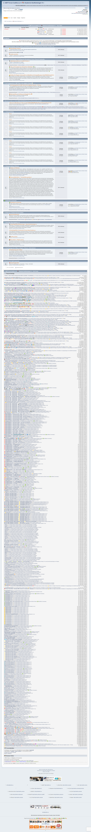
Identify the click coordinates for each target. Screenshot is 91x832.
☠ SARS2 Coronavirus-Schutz (9, 716)
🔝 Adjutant (6, 490)
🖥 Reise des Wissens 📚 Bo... (73, 115)
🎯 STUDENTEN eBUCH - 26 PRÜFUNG (11, 446)
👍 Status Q (6, 467)
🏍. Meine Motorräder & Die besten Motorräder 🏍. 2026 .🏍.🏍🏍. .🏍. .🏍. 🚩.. (17, 358)
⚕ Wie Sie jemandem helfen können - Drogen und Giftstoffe (14, 401)
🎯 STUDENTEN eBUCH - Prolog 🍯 (10, 505)
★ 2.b (10, 146)
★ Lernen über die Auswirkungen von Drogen (75, 106)
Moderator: (11, 63)
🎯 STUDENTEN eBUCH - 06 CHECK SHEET (11, 479)
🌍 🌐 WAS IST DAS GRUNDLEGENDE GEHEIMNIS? (13, 639)
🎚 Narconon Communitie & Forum (22, 106)
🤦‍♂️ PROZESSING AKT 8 (8, 597)
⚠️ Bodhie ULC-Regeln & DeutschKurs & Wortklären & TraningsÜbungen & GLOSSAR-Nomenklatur (31, 75)
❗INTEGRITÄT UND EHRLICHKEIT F (10, 493)
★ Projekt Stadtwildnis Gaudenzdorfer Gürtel (12, 567)
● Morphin (6, 548)
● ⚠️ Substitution (7, 512)
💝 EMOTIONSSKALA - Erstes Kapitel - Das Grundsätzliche (14, 442)
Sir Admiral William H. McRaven (9, 711)
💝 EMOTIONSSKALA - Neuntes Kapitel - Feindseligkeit (14, 431)
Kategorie (6, 673)
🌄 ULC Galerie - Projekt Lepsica (16, 239)
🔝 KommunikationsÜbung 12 (9, 664)
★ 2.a (10, 140)
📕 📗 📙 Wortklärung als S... (73, 171)
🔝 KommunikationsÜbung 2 (9, 689)
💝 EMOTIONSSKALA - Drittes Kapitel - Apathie (12, 440)
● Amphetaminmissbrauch (9, 581)
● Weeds (5, 553)
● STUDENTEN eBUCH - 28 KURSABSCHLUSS (12, 444)
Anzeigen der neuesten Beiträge (10, 752)
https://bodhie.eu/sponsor (58, 794)
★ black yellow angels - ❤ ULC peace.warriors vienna (13, 601)
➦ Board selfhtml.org (20, 209)
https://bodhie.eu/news (20, 791)
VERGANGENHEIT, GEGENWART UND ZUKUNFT (12, 632)
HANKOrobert (31, 760)
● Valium (5, 526)
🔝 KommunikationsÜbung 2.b (9, 684)
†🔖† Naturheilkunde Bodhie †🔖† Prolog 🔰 (12, 732)
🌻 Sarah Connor (7, 485)
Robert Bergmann (12, 760)
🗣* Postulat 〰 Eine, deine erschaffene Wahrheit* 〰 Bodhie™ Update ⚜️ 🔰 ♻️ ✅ (18, 387)
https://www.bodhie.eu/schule (15, 49)
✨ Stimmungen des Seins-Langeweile (11, 646)
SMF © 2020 (45, 769)
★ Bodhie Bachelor (7, 761)
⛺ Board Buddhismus (14, 214)
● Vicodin (6, 525)
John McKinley (6, 760)
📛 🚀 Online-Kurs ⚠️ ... (42, 31)
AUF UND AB (6, 385)
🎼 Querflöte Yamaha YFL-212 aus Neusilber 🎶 (12, 330)
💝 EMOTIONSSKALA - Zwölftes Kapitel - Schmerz (13, 428)
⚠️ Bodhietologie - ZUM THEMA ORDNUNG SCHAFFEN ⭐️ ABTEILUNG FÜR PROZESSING (20, 396)
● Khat (5, 556)
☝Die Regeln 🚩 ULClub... (43, 29)
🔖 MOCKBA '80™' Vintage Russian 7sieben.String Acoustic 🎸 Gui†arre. (17, 315)
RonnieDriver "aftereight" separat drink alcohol (12, 593)
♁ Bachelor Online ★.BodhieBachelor (10, 361)
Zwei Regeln (6, 642)
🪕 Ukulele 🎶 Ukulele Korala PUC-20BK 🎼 (11, 329)
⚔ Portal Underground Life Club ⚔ (54, 92)
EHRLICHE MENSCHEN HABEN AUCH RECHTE (12, 705)
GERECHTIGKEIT (7, 628)
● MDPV (5, 552)
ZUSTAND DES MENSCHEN (9, 710)
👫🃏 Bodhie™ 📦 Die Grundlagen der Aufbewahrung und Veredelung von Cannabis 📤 (19, 333)
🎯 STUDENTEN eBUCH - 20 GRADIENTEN (11, 454)
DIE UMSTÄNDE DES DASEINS (9, 638)
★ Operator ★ (35, 761)
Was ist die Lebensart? (8, 627)
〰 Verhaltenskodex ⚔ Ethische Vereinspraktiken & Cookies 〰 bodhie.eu (17, 350)
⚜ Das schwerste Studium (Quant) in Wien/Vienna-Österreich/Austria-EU (17, 355)
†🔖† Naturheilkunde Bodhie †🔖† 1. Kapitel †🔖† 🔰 (13, 731)
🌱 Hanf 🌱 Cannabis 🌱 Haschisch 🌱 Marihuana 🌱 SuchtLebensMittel (17, 561)
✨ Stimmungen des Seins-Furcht (10, 653)
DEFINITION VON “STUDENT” (9, 687)
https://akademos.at (38, 788)
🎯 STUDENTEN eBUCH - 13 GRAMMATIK (11, 464)
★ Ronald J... (6, 29)
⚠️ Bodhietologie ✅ (8, 714)
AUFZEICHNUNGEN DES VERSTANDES (11, 625)
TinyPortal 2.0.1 (39, 770)
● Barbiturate (6, 533)
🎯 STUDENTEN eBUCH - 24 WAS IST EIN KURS (12, 448)
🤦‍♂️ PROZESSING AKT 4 (8, 602)
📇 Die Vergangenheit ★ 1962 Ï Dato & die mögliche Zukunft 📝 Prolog (25, 85)
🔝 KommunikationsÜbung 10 (9, 667)
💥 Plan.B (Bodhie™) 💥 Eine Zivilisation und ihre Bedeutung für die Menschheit (18, 363)
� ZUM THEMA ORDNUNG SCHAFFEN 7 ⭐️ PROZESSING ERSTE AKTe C (17, 518)
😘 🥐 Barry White (7, 471)
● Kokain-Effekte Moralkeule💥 (9, 574)
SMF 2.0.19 (41, 769)
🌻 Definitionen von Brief (8, 453)
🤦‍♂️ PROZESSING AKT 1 (8, 605)
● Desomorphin (7, 571)
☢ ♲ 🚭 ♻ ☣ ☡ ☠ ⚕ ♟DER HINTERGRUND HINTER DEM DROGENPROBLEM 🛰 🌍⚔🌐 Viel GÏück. (21, 316)
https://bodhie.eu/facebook (82, 11)
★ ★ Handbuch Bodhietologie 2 (9, 564)
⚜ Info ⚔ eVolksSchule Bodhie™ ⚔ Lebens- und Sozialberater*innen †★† (17, 294)
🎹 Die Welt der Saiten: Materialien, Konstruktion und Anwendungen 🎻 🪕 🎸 (18, 323)
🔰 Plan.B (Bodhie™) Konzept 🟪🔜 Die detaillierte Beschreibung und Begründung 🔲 (19, 288)
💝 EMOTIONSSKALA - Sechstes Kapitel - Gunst (12, 435)
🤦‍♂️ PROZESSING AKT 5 (8, 600)
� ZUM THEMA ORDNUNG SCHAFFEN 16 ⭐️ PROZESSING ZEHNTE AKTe (17, 506)
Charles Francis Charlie (25, 760)
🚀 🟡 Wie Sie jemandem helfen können (11, 402)
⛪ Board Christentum (21, 219)
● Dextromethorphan (8, 569)
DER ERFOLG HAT (7, 635)
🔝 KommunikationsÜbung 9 (9, 669)
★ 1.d (10, 131)
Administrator (14, 761)
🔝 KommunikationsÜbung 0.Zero (10, 693)
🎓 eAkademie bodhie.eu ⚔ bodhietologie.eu (19, 61)
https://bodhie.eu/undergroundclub (77, 788)
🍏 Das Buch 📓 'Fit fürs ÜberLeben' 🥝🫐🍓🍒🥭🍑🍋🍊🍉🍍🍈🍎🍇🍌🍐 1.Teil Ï (19, 306)
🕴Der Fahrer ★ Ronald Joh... (74, 95)
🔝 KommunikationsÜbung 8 (9, 670)
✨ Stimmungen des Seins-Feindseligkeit (11, 650)
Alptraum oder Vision (8, 725)
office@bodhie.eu (10, 785)
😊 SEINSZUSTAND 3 (8, 610)
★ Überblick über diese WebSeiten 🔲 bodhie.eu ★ (13, 277)
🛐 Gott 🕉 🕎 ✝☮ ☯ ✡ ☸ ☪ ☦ (9, 331)
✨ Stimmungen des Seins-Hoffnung (10, 652)
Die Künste (6, 678)
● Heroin (5, 560)
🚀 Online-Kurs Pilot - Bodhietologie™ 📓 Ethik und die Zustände (15, 404)
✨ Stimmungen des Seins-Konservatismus (12, 645)
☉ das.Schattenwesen (8, 364)
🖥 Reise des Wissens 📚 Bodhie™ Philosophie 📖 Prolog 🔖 (14, 546)
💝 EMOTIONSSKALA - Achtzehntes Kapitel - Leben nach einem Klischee (17, 422)
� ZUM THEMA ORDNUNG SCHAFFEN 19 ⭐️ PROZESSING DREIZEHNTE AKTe (18, 502)
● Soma (5, 532)
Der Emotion (6, 674)
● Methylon (6, 549)
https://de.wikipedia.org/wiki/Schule (30, 49)
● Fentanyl (6, 563)
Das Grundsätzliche (7, 694)
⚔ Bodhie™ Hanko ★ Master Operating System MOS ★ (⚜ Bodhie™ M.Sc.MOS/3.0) (18, 275)
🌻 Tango (6, 492)
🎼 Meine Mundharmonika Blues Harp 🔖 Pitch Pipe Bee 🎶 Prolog (16, 343)
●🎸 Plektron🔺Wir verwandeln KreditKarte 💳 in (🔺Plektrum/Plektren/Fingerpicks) (19, 324)
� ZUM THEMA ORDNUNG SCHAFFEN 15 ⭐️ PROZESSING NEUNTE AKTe (17, 507)
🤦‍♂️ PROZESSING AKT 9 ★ (9, 596)
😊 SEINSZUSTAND (7, 613)
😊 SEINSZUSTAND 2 (8, 611)
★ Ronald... (64, 29)
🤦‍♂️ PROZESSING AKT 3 (8, 603)
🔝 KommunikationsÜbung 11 (9, 666)
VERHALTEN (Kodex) (8, 665)
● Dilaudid (6, 568)
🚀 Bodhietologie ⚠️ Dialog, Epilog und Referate (12, 389)
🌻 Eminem (6, 486)
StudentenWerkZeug (7, 685)
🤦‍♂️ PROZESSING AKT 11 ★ (9, 594)
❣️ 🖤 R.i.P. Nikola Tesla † (8, 466)
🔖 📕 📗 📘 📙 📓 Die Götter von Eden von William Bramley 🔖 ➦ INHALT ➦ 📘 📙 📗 (19, 344)
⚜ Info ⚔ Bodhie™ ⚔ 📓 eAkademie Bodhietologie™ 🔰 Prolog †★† (16, 289)
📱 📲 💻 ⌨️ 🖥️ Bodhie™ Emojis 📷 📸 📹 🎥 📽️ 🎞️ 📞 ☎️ (14, 388)
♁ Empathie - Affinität (8, 369)
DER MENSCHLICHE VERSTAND (10, 626)
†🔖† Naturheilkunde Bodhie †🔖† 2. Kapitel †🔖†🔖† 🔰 (14, 730)
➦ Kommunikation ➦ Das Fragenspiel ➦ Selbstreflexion (14, 357)
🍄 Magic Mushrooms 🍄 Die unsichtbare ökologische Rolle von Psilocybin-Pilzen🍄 (19, 278)
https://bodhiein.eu (12, 72)
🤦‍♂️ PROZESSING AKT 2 (8, 604)
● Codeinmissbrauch (8, 572)
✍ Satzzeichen (7, 365)
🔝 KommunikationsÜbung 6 (9, 672)
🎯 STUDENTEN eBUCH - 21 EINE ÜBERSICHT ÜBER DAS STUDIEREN (16, 452)
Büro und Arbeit (7, 680)
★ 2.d (10, 158)
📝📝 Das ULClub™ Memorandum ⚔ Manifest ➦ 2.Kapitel (14, 283)
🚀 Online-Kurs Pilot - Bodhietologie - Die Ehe (12, 399)
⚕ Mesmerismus (7, 353)
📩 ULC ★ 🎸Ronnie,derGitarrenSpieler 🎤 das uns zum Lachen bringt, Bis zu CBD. (19, 724)
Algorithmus (6, 668)
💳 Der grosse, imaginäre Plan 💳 (10, 374)
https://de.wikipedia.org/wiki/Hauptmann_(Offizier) (18, 255)
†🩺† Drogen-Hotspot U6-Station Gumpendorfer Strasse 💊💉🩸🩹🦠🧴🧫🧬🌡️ (18, 280)
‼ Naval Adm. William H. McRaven (10, 723)
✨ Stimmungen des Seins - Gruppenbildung (12, 641)
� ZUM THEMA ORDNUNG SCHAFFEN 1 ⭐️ (12, 544)
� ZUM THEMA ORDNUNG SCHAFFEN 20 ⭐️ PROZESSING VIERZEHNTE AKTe (18, 501)
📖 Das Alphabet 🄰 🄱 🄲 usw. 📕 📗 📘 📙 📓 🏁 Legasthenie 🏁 (16, 438)
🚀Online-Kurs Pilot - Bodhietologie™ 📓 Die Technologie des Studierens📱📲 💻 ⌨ (19, 411)
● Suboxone (6, 530)
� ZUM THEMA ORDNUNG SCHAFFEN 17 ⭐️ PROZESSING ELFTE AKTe (17, 504)
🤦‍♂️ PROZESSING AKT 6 (8, 599)
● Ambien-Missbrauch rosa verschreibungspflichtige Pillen (14, 582)
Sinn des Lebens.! (7, 688)
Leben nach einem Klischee (9, 682)
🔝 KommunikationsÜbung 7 (9, 671)
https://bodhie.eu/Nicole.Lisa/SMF (38, 794)
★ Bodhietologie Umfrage (8, 690)
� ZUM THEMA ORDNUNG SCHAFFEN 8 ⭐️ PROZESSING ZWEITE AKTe (17, 517)
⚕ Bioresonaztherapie (8, 370)
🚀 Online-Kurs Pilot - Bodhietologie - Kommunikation (13, 392)
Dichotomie (6, 373)
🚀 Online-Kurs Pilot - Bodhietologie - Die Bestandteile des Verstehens (16, 410)
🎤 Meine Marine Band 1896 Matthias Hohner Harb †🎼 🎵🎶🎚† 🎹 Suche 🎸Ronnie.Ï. (19, 322)
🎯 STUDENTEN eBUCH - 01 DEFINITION (11, 489)
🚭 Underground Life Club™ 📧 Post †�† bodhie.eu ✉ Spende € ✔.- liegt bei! (17, 320)
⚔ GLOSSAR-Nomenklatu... (43, 34)
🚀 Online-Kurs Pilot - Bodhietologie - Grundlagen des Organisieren (16, 395)
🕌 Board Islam (34, 219)
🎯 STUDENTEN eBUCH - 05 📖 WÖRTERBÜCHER (13, 481)
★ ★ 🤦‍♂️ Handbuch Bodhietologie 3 (10, 562)
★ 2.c (10, 152)
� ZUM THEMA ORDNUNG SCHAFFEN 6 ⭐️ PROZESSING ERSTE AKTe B (17, 519)
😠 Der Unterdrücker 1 (8, 623)
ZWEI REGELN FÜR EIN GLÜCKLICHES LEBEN (12, 717)
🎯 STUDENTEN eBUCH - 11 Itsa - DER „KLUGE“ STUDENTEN (15, 469)
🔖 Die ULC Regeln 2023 (8, 352)
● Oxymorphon (7, 541)
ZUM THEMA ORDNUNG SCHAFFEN (10, 636)
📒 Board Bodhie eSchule (15, 48)
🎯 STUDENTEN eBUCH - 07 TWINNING (11, 478)
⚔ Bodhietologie (16, 62)
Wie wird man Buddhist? (8, 634)
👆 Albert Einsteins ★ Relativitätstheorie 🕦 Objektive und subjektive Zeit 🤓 (17, 308)
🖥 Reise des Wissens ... (42, 30)
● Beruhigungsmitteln (8, 527)
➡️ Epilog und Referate (14, 167)
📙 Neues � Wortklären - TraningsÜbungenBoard (20, 177)
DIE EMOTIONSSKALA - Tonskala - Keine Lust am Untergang (15, 383)
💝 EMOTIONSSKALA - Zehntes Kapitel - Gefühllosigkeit (14, 430)
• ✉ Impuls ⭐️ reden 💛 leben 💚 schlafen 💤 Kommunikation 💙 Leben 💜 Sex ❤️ (18, 291)
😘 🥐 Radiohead (7, 470)
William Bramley (17, 760)
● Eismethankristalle (7, 558)
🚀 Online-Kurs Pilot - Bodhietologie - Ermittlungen (13, 397)
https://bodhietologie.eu (58, 788)
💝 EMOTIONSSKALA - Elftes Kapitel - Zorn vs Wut (13, 429)
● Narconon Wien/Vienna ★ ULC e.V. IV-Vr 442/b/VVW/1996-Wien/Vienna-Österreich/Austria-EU (30, 102)
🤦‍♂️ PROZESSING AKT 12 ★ (9, 592)
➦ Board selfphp (27, 209)
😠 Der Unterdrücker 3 (8, 621)
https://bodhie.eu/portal (67, 785)
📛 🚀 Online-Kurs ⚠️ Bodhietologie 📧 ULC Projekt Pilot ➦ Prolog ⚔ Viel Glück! (18, 412)
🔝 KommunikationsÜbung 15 (9, 661)
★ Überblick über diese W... (73, 87)
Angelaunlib (31, 750)
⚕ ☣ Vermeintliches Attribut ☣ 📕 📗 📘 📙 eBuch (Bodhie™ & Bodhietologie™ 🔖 (18, 727)
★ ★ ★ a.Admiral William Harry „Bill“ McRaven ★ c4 (13, 566)
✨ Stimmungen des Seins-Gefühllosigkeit (11, 649)
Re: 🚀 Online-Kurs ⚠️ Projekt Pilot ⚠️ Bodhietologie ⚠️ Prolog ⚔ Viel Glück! (18, 362)
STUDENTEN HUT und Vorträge (9, 382)
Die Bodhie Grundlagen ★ (9, 713)
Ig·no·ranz (6, 648)
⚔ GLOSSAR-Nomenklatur (9, 587)
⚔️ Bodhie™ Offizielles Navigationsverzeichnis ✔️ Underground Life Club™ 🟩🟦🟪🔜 (19, 285)
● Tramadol (6, 528)
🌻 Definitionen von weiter (9, 462)
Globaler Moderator (23, 761)
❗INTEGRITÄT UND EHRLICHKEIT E (10, 494)
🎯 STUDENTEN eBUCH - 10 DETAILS (10, 472)
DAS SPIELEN (6, 630)
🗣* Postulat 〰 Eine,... (42, 33)
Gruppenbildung (7, 679)
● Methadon (6, 550)
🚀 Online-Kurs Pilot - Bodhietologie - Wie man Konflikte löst (15, 406)
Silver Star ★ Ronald (7, 511)
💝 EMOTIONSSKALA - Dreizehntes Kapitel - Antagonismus (14, 427)
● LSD (5, 554)
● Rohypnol (6, 534)
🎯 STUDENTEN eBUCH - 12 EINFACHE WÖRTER (12, 465)
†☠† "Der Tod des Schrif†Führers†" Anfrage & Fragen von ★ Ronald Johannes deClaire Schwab (33, 92)
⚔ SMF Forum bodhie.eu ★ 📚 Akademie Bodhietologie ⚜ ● (23, 3)
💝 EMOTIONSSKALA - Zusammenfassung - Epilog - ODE (14, 414)
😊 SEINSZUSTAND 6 (8, 607)
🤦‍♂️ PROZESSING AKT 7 (8, 598)
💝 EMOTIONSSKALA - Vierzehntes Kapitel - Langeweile (14, 426)
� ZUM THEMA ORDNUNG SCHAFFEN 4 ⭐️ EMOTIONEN (14, 522)
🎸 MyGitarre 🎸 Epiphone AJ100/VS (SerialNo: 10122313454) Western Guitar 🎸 (18, 304)
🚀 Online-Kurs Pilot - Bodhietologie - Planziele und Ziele (14, 393)
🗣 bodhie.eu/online (13, 54)
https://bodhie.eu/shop (59, 797)
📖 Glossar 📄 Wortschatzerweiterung (11, 351)
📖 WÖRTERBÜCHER (8, 686)
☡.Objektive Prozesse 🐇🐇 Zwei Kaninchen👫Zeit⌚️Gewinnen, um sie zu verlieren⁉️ (19, 354)
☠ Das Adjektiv (7, 366)
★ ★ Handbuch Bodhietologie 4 (9, 547)
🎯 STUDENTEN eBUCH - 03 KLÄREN (10, 483)
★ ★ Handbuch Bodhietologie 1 (9, 570)
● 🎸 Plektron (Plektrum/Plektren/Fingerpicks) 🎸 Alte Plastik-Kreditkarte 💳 (17, 310)
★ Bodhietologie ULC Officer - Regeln (11, 473)
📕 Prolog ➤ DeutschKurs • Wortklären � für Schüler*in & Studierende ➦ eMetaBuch (19, 588)
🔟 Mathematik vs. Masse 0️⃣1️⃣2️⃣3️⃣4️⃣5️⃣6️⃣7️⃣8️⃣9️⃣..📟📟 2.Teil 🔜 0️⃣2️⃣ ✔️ (17, 302)
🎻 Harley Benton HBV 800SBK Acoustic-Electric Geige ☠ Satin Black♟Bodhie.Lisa (18, 305)
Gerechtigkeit (6, 719)
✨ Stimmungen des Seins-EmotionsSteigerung (12, 640)
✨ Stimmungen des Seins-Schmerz (10, 647)
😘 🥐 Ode (6, 468)
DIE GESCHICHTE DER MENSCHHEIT (10, 384)
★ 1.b (10, 119)
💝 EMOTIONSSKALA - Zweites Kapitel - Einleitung (13, 441)
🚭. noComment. (7, 359)
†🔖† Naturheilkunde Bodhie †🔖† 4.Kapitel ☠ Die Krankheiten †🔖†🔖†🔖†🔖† (18, 722)
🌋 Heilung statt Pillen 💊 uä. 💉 (10, 349)
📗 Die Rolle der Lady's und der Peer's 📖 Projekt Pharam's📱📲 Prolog (16, 325)
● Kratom (6, 555)
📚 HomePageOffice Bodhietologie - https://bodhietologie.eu (23, 224)
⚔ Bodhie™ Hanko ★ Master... (74, 77)
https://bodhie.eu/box (83, 785)
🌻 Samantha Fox (7, 484)
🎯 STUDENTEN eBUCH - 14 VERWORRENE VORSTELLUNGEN (15, 463)
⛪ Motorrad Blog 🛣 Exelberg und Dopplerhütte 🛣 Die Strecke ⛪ (28, 98)
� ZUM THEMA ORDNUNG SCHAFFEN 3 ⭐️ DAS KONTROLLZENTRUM (16, 523)
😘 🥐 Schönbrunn (7, 477)
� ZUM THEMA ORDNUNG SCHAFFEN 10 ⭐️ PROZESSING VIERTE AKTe (17, 515)
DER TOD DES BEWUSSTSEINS (9, 637)
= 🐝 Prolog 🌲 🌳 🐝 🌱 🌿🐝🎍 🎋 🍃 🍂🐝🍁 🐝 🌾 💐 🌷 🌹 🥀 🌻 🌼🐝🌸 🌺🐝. (19, 303)
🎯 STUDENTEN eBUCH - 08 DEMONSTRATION (12, 475)
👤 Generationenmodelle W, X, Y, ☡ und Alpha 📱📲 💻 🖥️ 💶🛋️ (15, 284)
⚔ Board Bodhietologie (48, 219)
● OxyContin (6, 542)
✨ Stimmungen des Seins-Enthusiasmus (11, 643)
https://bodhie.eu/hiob (78, 797)
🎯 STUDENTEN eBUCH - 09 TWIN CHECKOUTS (12, 474)
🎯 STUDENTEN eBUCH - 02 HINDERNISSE (11, 487)
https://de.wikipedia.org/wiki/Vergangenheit (17, 89)
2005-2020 (44, 770)
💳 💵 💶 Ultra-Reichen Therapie (10, 345)
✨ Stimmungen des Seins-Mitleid (10, 654)
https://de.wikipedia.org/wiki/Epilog (23, 172)
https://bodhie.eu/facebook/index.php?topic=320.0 (80, 13)
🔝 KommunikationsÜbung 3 (9, 683)
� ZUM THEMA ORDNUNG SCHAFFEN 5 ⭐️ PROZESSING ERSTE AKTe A (17, 520)
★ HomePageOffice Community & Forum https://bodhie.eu (22, 230)
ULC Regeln (21, 62)
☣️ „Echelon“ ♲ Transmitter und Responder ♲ (12, 372)
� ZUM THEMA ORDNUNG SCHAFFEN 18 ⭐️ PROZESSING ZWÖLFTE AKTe (17, 503)
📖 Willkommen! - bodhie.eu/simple (10, 591)
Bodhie (11, 62)
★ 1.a (10, 113)
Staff (32, 761)
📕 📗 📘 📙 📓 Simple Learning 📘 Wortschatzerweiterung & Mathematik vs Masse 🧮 (19, 347)
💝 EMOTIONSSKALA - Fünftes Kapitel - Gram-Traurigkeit (14, 436)
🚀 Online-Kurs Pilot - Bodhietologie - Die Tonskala (13, 408)
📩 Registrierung (7, 390)
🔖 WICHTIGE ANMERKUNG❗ (9, 712)
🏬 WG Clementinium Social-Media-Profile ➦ (12, 327)
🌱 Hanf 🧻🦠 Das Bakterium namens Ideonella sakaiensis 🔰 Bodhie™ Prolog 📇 (18, 321)
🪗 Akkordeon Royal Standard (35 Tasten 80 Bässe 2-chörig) (14, 328)
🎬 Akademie (6, 437)
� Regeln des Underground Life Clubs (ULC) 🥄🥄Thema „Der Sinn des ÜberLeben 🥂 (19, 312)
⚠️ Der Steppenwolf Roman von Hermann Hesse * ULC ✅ (14, 508)
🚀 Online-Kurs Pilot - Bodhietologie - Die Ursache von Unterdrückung (16, 407)
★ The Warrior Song (7, 545)
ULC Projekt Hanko (46, 204)
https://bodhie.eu (48, 785)
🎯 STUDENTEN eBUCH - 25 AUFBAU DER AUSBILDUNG (14, 447)
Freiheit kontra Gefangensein (9, 721)
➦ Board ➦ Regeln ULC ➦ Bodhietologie (35, 106)
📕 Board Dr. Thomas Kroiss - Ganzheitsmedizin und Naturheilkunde (53, 106)
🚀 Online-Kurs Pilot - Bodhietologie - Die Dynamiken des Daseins (16, 409)
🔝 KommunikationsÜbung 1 (9, 692)
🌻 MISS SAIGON (7, 480)
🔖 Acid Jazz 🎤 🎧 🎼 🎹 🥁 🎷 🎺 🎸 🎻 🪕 (12, 319)
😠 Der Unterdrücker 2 (8, 622)
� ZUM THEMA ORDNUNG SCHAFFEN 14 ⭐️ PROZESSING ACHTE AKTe (17, 509)
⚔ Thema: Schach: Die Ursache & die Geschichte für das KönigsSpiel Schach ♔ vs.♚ (19, 314)
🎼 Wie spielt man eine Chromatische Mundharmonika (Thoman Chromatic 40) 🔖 (18, 287)
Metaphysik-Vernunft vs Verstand (10, 631)
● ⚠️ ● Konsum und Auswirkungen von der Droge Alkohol (14, 583)
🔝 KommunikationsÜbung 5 (73, 121)
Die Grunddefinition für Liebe (9, 704)
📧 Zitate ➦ (6, 709)
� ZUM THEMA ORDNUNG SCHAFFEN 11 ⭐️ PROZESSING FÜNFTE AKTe (17, 514)
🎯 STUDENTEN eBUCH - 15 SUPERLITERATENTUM (13, 461)
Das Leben (6, 691)
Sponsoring (28, 761)
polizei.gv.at (6, 543)
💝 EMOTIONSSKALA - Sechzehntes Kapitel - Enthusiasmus (14, 424)
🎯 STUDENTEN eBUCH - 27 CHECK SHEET (11, 445)
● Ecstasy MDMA (7, 565)
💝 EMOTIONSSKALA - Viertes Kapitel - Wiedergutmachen (14, 439)
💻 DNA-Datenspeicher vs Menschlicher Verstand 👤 (13, 293)
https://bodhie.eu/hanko (18, 797)
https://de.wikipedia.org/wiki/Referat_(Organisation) (18, 174)
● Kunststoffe (6, 529)
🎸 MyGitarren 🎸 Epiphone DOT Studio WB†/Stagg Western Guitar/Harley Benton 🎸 (19, 346)
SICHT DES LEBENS (7, 386)
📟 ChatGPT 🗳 (20, 52)
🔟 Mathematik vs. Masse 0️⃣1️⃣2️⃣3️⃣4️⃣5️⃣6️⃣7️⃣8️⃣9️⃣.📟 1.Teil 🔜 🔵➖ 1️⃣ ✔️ (17, 434)
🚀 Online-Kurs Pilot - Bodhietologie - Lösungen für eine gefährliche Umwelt (17, 405)
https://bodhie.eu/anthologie (78, 794)
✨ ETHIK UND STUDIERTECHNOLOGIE (11, 450)
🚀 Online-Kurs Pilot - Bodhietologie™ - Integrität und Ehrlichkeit (15, 403)
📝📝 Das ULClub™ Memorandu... (74, 205)
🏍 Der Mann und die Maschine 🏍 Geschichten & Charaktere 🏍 (15, 282)
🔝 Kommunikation (7, 718)
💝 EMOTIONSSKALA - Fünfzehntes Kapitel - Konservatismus (15, 425)
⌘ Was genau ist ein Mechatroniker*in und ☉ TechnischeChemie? (15, 371)
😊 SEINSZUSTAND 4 (8, 609)
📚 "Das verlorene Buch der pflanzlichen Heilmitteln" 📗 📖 (22, 66)
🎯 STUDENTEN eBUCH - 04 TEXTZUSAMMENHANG (13, 482)
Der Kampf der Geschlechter (9, 681)
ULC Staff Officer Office (21, 258)
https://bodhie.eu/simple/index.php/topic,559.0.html (46, 44)
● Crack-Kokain (7, 573)
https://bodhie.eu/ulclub (77, 791)
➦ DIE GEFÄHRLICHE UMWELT (9, 356)
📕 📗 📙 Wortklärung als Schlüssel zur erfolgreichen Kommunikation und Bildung (19, 326)
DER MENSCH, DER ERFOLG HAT (10, 726)
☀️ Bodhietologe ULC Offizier (15, 249)
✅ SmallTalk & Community (15, 202)
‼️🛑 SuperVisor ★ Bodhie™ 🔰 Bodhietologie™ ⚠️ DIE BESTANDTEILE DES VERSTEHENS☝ (21, 728)
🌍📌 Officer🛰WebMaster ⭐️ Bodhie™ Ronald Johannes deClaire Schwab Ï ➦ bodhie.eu (19, 332)
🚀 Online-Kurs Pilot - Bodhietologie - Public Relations (14, 394)
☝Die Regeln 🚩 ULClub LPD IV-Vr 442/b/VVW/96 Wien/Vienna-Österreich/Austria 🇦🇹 (19, 585)
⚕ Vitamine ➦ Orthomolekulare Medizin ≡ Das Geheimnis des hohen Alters (17, 360)
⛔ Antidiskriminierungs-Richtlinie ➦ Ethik (11, 708)
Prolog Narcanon (7, 584)
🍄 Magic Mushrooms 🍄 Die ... (74, 103)
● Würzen (6, 531)
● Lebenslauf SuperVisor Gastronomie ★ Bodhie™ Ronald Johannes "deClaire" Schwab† (20, 744)
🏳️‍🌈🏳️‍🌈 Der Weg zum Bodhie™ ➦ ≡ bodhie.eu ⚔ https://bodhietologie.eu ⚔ (17, 734)
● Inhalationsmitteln (7, 557)
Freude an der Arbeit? (8, 644)
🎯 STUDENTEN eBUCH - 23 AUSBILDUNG (11, 449)
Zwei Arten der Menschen (8, 720)
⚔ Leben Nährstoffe (7, 367)
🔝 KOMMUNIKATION (8, 624)
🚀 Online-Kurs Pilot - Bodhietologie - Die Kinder (12, 398)
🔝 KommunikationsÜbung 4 (9, 676)
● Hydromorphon (7, 559)
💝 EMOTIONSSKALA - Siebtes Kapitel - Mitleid (12, 433)
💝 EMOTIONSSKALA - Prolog (9, 443)
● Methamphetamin (7, 551)
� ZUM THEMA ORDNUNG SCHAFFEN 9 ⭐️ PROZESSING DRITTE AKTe (17, 516)
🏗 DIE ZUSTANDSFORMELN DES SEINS (11, 342)
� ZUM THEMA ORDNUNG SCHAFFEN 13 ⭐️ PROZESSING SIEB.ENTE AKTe (17, 510)
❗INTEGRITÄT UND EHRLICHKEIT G (10, 491)
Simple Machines (50, 769)
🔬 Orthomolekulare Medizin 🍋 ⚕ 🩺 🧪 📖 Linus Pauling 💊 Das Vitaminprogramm (19, 368)
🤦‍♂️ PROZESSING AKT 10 (8, 595)
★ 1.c (10, 125)
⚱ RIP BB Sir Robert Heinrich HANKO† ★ (11, 606)
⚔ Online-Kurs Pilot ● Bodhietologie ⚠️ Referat (12, 391)
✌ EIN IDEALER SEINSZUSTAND (10, 706)
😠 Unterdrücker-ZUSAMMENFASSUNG (11, 614)
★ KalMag (66, 106)
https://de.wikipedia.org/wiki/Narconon (41, 103)
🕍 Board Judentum (41, 219)
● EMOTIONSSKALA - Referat (9, 413)
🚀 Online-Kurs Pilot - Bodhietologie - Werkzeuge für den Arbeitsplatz (16, 400)
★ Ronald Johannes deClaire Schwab (18, 50)
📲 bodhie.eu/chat (13, 236)
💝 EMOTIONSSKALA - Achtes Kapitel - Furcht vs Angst (14, 432)
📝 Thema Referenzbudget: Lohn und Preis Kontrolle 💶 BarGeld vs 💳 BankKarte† (19, 290)
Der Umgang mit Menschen (9, 677)
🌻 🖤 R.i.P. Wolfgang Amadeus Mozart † (11, 488)
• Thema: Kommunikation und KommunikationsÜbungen (14, 311)
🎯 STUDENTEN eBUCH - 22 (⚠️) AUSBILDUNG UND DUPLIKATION (16, 451)
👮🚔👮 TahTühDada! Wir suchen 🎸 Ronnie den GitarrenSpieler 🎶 (16, 318)
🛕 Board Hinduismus (28, 219)
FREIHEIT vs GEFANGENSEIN (9, 629)
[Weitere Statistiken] (7, 753)
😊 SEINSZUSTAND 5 (8, 608)
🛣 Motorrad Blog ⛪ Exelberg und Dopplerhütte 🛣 (20, 94)
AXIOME (5, 715)
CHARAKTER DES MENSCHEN (9, 633)
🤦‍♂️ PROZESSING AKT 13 (8, 590)
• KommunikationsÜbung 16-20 (9, 651)
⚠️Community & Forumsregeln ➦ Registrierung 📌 (13, 745)
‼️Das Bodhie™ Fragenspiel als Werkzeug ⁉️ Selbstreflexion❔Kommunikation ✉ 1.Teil (19, 476)
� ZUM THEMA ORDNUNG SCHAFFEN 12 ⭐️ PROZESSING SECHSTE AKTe (17, 513)
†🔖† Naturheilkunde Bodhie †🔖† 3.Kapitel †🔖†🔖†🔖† (14, 729)
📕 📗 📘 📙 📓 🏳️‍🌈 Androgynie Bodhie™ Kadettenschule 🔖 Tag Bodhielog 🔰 (18, 733)
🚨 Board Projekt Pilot (14, 262)
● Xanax (5, 524)
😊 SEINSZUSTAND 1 (8, 612)
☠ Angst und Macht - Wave (9, 707)
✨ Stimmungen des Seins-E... (74, 127)
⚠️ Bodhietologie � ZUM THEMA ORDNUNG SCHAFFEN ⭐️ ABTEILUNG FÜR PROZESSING (20, 521)
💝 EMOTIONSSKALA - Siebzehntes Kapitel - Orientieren (14, 423)
